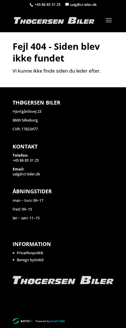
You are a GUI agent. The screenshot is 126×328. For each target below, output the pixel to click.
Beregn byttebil (30, 259)
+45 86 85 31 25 (48, 4)
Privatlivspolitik (30, 252)
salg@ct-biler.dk (26, 174)
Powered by (50, 321)
